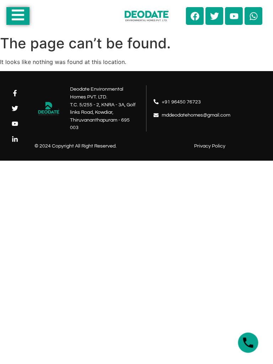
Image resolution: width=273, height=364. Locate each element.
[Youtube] (14, 124)
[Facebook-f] (14, 93)
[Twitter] (14, 108)
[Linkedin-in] (14, 139)
